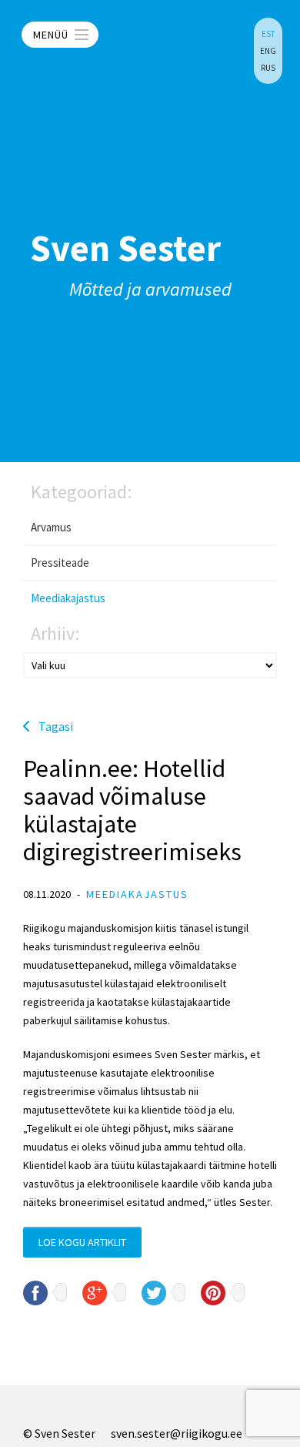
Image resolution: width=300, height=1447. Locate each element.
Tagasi (55, 726)
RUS (268, 67)
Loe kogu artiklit (82, 1242)
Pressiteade (60, 562)
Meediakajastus (68, 598)
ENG (268, 50)
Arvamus (51, 527)
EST (268, 33)
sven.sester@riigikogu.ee (176, 1433)
